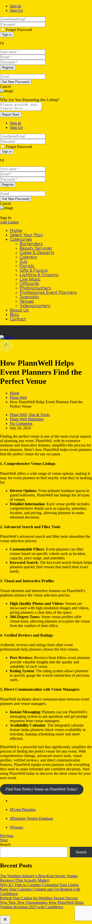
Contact (18, 319)
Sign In (15, 6)
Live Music (30, 279)
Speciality (29, 297)
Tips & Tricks (39, 415)
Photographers (35, 288)
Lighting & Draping (39, 275)
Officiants (29, 284)
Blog (14, 315)
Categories (21, 239)
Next (4, 840)
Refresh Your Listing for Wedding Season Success (39, 898)
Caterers (28, 257)
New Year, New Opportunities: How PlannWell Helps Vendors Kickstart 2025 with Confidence (42, 904)
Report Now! (10, 114)
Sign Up (16, 10)
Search (5, 844)
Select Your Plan (26, 235)
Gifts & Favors (34, 270)
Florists (27, 266)
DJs (23, 261)
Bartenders (31, 244)
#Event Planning (23, 809)
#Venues (16, 827)
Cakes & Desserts (37, 253)
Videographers (35, 306)
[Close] (2, 96)
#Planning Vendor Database (31, 818)
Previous (6, 836)
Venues (27, 301)
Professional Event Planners (48, 292)
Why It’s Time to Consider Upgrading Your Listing (39, 885)
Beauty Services (36, 248)
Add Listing (9, 222)
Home (16, 230)
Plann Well (18, 397)
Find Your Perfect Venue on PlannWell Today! (42, 789)
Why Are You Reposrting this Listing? (29, 100)
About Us (19, 310)
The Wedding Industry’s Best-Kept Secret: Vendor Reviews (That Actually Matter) (39, 878)
